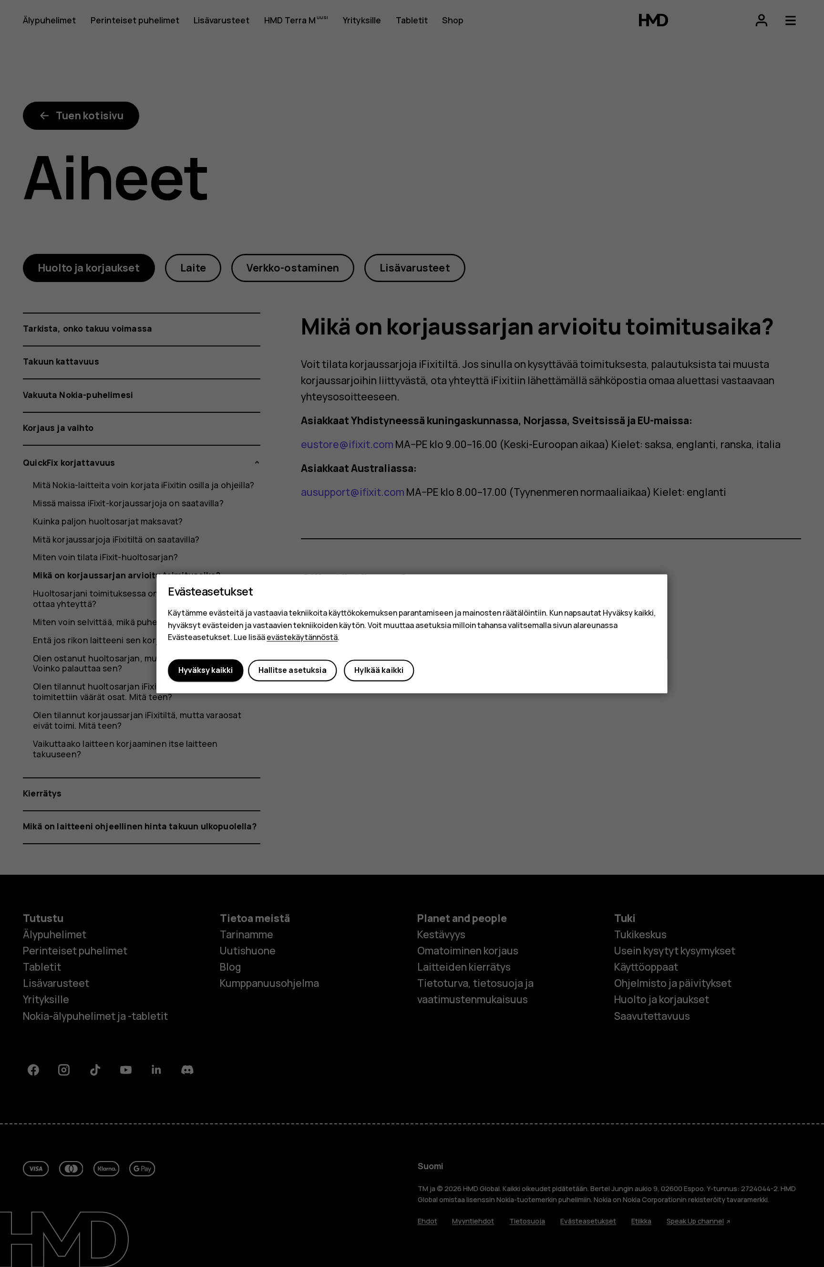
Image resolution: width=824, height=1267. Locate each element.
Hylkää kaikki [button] (378, 670)
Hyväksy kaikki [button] (205, 670)
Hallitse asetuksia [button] (292, 670)
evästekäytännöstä (302, 637)
